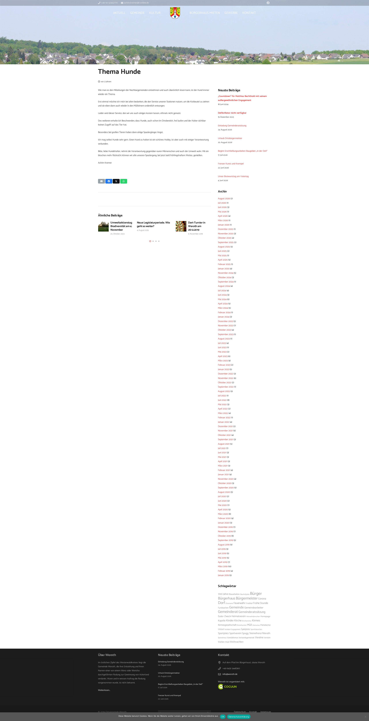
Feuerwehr (239, 603)
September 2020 (226, 488)
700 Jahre (223, 594)
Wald (227, 642)
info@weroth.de (230, 674)
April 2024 (223, 304)
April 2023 (222, 356)
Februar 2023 (224, 365)
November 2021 (225, 431)
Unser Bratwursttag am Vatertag (233, 176)
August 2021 (223, 444)
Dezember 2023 (225, 321)
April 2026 (223, 216)
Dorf (221, 603)
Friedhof (249, 603)
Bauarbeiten (234, 594)
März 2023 (223, 361)
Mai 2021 (222, 457)
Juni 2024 (222, 295)
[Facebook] (268, 3)
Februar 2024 (224, 312)
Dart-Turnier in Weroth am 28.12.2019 (196, 226)
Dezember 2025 (225, 229)
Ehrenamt (229, 603)
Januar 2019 (223, 575)
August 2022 (224, 391)
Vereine (259, 637)
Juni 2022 (222, 400)
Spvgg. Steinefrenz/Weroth (256, 633)
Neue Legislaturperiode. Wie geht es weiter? (153, 224)
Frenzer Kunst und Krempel (231, 164)
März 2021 (222, 466)
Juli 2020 (222, 496)
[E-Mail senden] (101, 181)
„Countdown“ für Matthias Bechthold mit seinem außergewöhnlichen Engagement (242, 98)
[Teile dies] (108, 181)
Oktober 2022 (224, 383)
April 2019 (222, 562)
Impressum (265, 712)
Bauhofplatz (244, 594)
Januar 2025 (223, 269)
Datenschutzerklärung (238, 717)
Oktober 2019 (224, 536)
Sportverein (235, 633)
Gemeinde (236, 607)
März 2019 (222, 566)
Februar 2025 (224, 264)
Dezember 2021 (225, 426)
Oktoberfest (256, 625)
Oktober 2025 (224, 238)
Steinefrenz (222, 637)
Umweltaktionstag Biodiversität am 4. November (121, 226)
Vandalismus (232, 637)
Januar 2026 (223, 225)
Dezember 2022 (225, 374)
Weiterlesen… (104, 690)
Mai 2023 (222, 352)
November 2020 (225, 479)
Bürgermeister (247, 598)
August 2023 (224, 339)
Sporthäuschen (256, 629)
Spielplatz (245, 629)
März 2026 (223, 220)
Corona (262, 599)
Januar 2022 (223, 422)
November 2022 (225, 378)
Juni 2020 (222, 501)
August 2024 (224, 286)
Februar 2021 (224, 470)
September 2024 (226, 282)
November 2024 (225, 273)
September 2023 (225, 334)
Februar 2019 (224, 571)
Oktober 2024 (224, 277)
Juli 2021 (222, 448)
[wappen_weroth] (175, 13)
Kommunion (242, 625)
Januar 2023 (223, 369)
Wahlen (221, 642)
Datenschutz (240, 712)
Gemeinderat (228, 612)
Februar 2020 (224, 518)
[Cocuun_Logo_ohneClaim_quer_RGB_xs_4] (234, 687)
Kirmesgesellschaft (227, 625)
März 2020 (223, 514)
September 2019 (225, 540)
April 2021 (222, 461)
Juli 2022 (222, 396)
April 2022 (223, 409)
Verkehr (267, 637)
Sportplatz (223, 633)
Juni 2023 (222, 347)
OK (222, 717)
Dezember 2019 (225, 527)
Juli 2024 (222, 291)
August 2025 (224, 247)
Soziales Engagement (232, 629)
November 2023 (225, 326)
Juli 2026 (222, 203)
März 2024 (223, 308)
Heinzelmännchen (253, 616)
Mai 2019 (222, 558)
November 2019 (225, 531)
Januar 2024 (223, 317)
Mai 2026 (222, 212)
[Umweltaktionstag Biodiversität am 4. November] (103, 226)
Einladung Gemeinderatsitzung (232, 126)
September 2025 (226, 242)
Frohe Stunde (260, 603)
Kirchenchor (246, 620)
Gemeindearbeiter (253, 608)
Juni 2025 (222, 251)
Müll (249, 625)
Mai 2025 (222, 255)
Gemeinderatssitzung (251, 612)
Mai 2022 (222, 404)
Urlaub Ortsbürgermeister (230, 138)
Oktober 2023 (224, 330)
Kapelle (222, 621)
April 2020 (223, 510)
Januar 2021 (223, 474)
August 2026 (224, 199)
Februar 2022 (224, 418)
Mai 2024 (222, 299)
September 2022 (226, 387)
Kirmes (256, 620)
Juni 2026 (222, 207)
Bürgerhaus (226, 598)
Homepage (265, 616)
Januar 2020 (223, 523)
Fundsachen (223, 608)
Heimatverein (238, 616)
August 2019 (223, 545)
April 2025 (223, 260)
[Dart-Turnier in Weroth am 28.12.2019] (181, 226)
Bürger (256, 593)
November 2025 (225, 234)
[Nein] (365, 716)
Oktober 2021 (224, 435)
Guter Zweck (224, 616)
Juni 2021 (222, 453)
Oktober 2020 (224, 483)
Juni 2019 (222, 553)
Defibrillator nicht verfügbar (232, 113)
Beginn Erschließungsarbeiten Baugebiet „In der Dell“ (242, 151)
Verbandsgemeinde (246, 637)
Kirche (237, 620)
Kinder (230, 620)
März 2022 (223, 413)
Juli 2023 (222, 343)
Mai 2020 (222, 505)
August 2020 (224, 492)
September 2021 (225, 439)
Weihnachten (236, 642)
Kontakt (253, 712)
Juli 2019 (222, 549)
